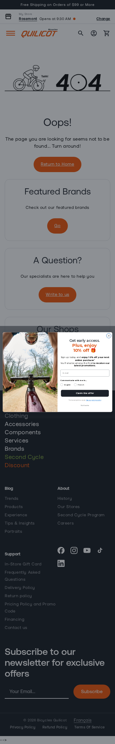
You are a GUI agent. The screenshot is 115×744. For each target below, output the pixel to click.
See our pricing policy (93, 400)
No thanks (85, 405)
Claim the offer (85, 393)
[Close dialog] (108, 335)
